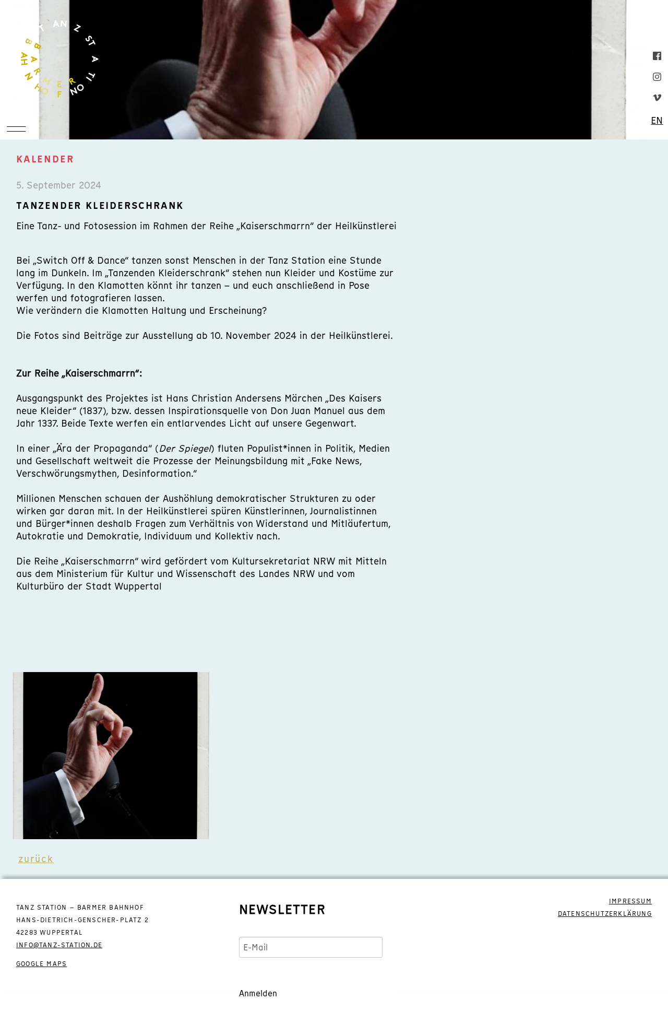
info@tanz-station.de (59, 945)
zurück (36, 858)
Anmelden (258, 993)
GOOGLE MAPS (41, 964)
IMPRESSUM (630, 901)
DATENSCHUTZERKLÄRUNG (605, 914)
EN (657, 120)
